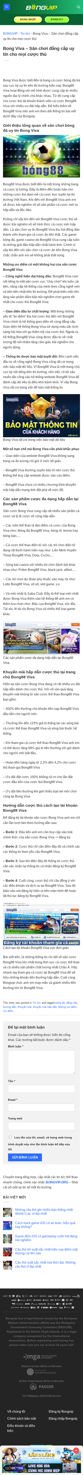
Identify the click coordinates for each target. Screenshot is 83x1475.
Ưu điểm (8, 1010)
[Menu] (6, 7)
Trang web (15, 1118)
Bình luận (15, 1046)
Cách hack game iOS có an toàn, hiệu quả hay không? (45, 1224)
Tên (11, 1081)
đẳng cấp (71, 1002)
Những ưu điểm (67, 1006)
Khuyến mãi (24, 1006)
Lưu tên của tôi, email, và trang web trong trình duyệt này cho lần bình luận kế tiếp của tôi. (40, 1143)
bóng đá (60, 1002)
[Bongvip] (41, 7)
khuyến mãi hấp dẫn (45, 1006)
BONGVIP (10, 33)
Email (12, 1099)
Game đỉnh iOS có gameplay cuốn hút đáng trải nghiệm (46, 1238)
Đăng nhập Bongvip (63, 1418)
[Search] (78, 7)
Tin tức (25, 33)
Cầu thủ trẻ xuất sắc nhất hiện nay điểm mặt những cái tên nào (46, 1251)
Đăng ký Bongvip (61, 1411)
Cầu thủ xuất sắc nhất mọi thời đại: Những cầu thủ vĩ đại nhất (45, 1264)
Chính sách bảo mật (21, 1418)
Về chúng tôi (16, 1411)
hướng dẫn (9, 1006)
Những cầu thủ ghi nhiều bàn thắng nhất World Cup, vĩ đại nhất (44, 1211)
